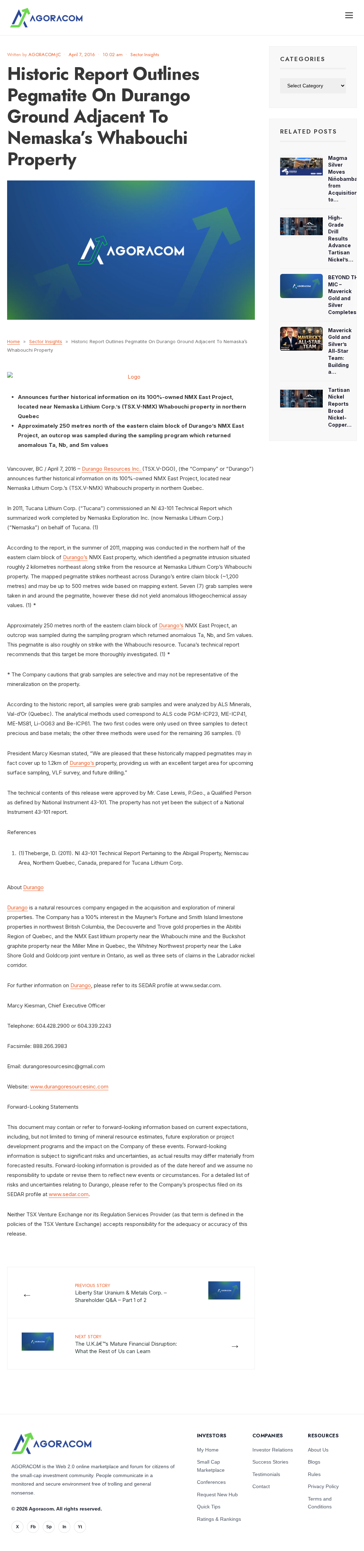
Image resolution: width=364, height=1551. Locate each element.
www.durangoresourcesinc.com (69, 1086)
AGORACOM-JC (44, 54)
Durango (33, 887)
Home (13, 341)
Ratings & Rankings (219, 1519)
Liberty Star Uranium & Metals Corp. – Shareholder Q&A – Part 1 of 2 (121, 1292)
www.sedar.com (69, 1194)
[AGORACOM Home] (51, 1443)
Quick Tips (208, 1506)
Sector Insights (144, 54)
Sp (49, 1526)
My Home (208, 1450)
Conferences (211, 1482)
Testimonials (266, 1474)
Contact (261, 1486)
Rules (314, 1474)
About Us (318, 1450)
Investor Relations (272, 1450)
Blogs (314, 1462)
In (64, 1526)
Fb (33, 1526)
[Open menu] (349, 15)
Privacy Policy (323, 1486)
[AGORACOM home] (46, 18)
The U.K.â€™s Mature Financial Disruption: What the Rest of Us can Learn (126, 1344)
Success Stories (270, 1462)
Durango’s (75, 557)
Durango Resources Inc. (112, 468)
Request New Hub (217, 1494)
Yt (80, 1526)
